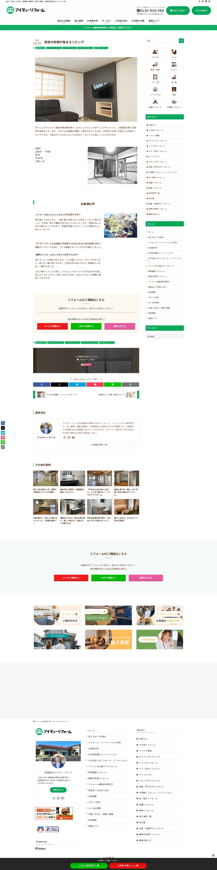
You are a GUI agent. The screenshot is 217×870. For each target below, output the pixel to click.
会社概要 (152, 292)
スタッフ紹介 (153, 297)
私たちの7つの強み (156, 237)
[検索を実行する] (181, 40)
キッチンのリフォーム (54, 48)
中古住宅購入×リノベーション (161, 253)
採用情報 (203, 10)
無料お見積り (179, 10)
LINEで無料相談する (88, 865)
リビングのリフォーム (85, 48)
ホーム (151, 232)
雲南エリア (152, 318)
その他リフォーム (156, 130)
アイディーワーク (46, 437)
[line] (206, 1)
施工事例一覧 (40, 48)
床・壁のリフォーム (100, 48)
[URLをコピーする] (130, 384)
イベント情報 (154, 135)
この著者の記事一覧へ (99, 444)
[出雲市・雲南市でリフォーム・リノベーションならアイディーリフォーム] (26, 10)
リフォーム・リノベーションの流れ (162, 242)
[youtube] (73, 437)
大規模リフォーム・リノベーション (163, 172)
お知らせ (152, 125)
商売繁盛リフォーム (156, 271)
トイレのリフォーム (69, 48)
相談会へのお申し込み (157, 287)
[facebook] (199, 1)
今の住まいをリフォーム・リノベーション (164, 259)
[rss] (209, 1)
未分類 (151, 198)
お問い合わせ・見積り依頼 (159, 308)
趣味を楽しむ (154, 214)
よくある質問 (153, 302)
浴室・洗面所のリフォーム (160, 203)
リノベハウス (154, 156)
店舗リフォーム (155, 182)
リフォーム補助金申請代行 (159, 281)
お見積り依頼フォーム (127, 865)
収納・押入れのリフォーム (160, 167)
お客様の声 (152, 247)
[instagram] (202, 1)
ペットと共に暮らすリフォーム (161, 266)
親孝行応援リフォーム (158, 209)
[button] (77, 119)
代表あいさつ (58, 789)
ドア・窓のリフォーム (158, 151)
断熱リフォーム (155, 188)
